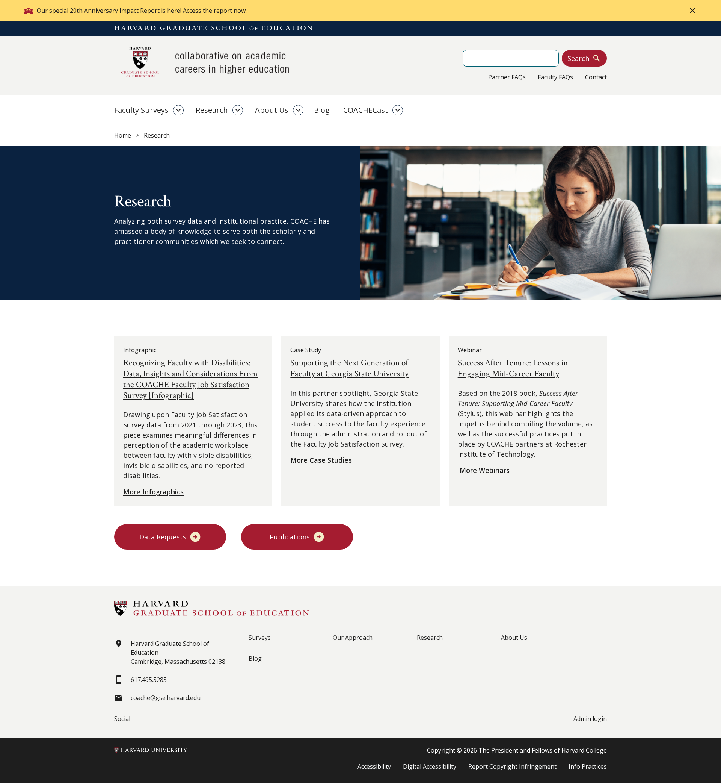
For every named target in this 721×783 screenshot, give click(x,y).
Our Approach (353, 637)
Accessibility (374, 766)
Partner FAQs (507, 77)
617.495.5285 (149, 679)
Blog (322, 110)
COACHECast (365, 110)
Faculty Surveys (141, 110)
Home (122, 135)
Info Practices (588, 766)
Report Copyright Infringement (512, 766)
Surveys (260, 637)
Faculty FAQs (555, 77)
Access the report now (214, 10)
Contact (596, 77)
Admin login (590, 719)
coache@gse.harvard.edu (166, 698)
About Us (271, 110)
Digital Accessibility (429, 766)
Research (212, 110)
